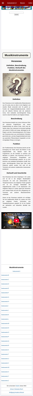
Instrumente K (5, 314)
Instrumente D (5, 284)
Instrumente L (5, 319)
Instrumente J (5, 310)
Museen (22, 3)
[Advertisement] (16, 32)
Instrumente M (5, 323)
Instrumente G (5, 297)
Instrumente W (5, 367)
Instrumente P (5, 336)
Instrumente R (5, 345)
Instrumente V (5, 363)
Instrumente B (5, 275)
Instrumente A (16, 271)
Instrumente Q (5, 341)
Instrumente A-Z (12, 3)
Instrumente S (5, 350)
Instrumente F (5, 292)
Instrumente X (5, 372)
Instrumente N (5, 328)
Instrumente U (5, 358)
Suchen (16, 14)
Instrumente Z (5, 380)
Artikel (30, 3)
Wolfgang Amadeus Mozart (16, 392)
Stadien (18, 385)
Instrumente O (5, 332)
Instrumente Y (5, 376)
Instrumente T (5, 354)
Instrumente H (5, 301)
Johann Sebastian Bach (16, 389)
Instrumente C (5, 279)
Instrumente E (5, 288)
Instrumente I (4, 306)
